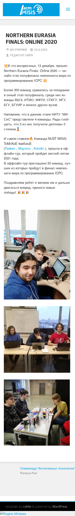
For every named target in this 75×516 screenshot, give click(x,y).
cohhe (27, 506)
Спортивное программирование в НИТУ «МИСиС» (27, 9)
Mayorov (24, 148)
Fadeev (10, 148)
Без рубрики (18, 49)
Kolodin (39, 148)
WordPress (59, 506)
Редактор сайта (21, 55)
